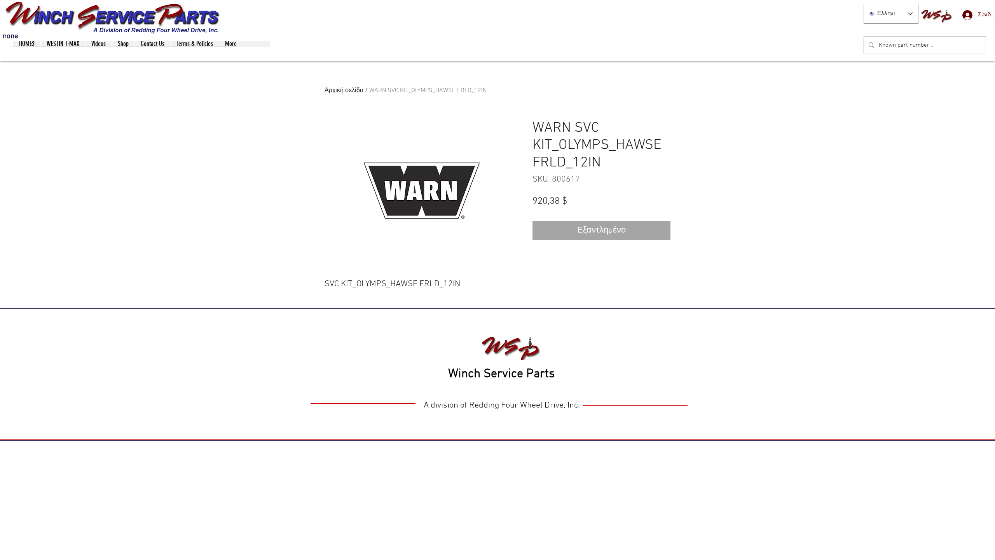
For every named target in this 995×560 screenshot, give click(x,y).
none (10, 36)
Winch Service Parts (501, 374)
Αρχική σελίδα (344, 90)
